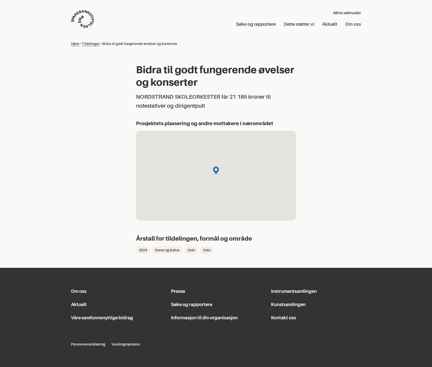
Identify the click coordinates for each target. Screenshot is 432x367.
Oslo (191, 250)
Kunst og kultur (167, 250)
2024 (143, 250)
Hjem (75, 44)
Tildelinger (91, 44)
